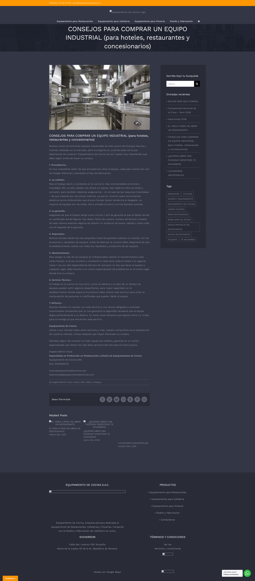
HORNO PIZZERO (176, 209)
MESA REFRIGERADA (178, 214)
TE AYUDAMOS (188, 239)
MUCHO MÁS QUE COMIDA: (183, 101)
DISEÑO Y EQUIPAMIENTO (180, 199)
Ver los (167, 544)
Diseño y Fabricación (168, 512)
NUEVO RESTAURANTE (179, 234)
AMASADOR (173, 194)
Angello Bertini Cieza (62, 382)
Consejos (97, 382)
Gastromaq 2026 (177, 119)
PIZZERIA (172, 239)
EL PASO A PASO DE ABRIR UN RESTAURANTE (65, 423)
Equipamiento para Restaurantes (167, 492)
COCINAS (187, 194)
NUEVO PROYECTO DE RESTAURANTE (179, 227)
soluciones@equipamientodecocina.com (71, 374)
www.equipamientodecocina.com (67, 370)
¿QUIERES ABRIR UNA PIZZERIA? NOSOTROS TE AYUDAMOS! (99, 424)
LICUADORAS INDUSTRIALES (133, 443)
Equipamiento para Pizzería (167, 506)
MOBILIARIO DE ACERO (179, 219)
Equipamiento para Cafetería (168, 499)
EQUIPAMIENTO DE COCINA (181, 204)
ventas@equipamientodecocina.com (87, 3)
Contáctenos (168, 519)
